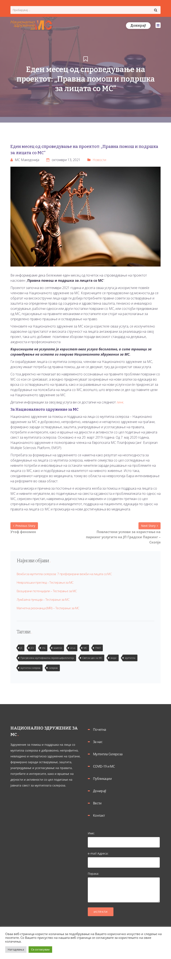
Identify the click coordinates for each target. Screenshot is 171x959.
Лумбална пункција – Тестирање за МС (43, 599)
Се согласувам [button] (40, 949)
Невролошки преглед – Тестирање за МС (45, 582)
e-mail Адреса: (98, 853)
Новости (99, 160)
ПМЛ (98, 647)
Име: (91, 833)
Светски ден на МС (92, 657)
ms (43, 647)
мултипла (130, 657)
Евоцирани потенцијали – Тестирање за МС (47, 591)
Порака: (93, 874)
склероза (53, 667)
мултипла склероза (30, 667)
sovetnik (58, 647)
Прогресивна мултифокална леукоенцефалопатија (47, 657)
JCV (32, 647)
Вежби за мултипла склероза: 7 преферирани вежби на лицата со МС (64, 574)
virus (72, 647)
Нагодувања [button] (16, 949)
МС (85, 647)
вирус (114, 657)
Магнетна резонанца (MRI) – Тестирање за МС (48, 608)
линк (120, 402)
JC (21, 647)
